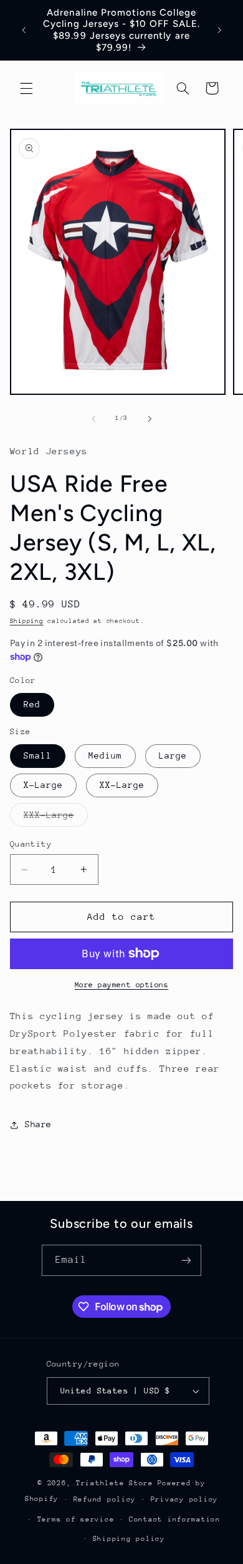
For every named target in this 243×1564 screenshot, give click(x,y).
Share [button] (38, 1124)
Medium (105, 755)
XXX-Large (56, 818)
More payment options (122, 984)
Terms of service (76, 1519)
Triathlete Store (114, 1483)
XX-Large (122, 785)
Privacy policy (184, 1499)
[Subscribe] (186, 1260)
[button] (26, 88)
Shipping (27, 621)
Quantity (31, 844)
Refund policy (105, 1499)
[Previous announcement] (23, 30)
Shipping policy (129, 1539)
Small (38, 755)
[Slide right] (149, 418)
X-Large (43, 785)
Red (32, 704)
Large (173, 755)
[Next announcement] (219, 30)
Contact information (175, 1519)
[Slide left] (93, 418)
